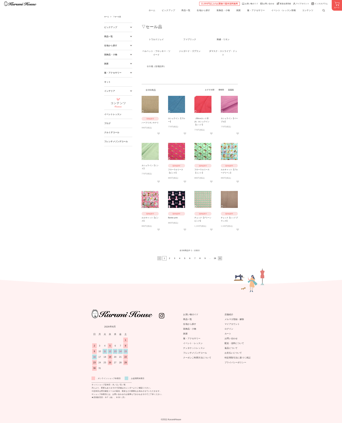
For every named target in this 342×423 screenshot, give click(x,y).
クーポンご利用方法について (197, 357)
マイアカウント (302, 4)
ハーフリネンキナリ (150, 123)
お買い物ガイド (251, 4)
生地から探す (203, 10)
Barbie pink (173, 218)
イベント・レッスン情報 (283, 10)
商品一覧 (185, 10)
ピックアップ (168, 10)
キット (107, 82)
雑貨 (238, 10)
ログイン (229, 329)
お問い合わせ (268, 4)
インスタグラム (321, 4)
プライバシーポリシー (235, 362)
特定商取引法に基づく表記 (237, 357)
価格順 (221, 90)
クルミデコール (111, 132)
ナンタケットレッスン (194, 348)
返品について (231, 348)
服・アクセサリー (256, 10)
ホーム (152, 10)
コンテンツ (307, 10)
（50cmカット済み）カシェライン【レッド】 (201, 121)
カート (228, 334)
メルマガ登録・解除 (234, 319)
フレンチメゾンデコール (116, 141)
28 (215, 258)
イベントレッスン (112, 114)
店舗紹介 (229, 314)
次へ (220, 258)
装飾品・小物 (223, 10)
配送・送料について (234, 343)
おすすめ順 (209, 90)
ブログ (107, 123)
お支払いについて (233, 353)
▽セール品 (117, 17)
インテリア (109, 91)
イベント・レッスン (193, 343)
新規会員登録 (285, 4)
